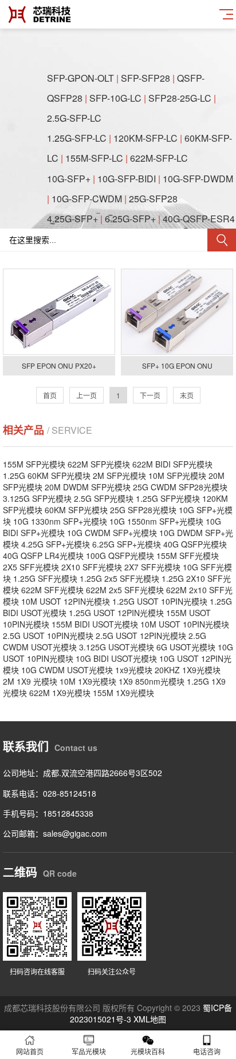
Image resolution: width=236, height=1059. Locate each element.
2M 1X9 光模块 (30, 681)
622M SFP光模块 (99, 464)
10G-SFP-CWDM (87, 198)
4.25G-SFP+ (72, 218)
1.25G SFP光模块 (168, 498)
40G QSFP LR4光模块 (43, 555)
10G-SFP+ (69, 178)
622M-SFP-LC (159, 158)
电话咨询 (207, 1051)
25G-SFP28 (153, 198)
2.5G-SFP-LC (74, 118)
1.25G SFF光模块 (45, 578)
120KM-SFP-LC (145, 138)
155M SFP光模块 (34, 464)
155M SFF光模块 (187, 555)
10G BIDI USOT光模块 (116, 658)
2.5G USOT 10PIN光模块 (48, 635)
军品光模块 (89, 1051)
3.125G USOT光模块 (116, 647)
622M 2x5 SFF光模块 (125, 590)
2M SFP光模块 (119, 475)
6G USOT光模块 (185, 647)
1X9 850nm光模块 (151, 681)
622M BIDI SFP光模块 (172, 464)
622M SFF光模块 (52, 590)
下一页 (150, 395)
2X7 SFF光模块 (152, 567)
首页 (50, 395)
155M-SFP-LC (94, 158)
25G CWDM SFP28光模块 (180, 487)
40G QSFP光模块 (195, 544)
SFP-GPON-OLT (80, 78)
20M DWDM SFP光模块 (88, 487)
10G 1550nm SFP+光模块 (156, 521)
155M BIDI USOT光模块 (95, 624)
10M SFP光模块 (177, 475)
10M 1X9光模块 (88, 681)
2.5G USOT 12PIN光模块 (141, 635)
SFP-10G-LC (115, 98)
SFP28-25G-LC (179, 98)
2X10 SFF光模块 (91, 567)
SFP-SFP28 (145, 78)
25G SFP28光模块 (143, 509)
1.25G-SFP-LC (77, 138)
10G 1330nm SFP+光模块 (60, 521)
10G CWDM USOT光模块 (67, 670)
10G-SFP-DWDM (198, 178)
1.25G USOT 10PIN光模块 (159, 601)
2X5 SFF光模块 (31, 567)
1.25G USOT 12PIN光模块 (116, 612)
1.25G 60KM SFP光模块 (47, 475)
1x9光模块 (133, 670)
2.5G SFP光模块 (103, 498)
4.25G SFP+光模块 (55, 544)
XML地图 (149, 1019)
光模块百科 (148, 1051)
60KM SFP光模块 (76, 509)
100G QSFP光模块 (120, 555)
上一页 (86, 395)
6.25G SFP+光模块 (126, 544)
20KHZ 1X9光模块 (188, 670)
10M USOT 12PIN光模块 (65, 601)
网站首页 (30, 1051)
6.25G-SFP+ (130, 218)
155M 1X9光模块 (123, 692)
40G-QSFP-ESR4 (199, 218)
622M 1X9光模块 (60, 692)
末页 (187, 395)
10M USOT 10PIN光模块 (184, 624)
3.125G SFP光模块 (37, 498)
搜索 (221, 240)
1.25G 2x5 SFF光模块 (119, 578)
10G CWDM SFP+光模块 (112, 532)
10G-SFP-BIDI (126, 178)
